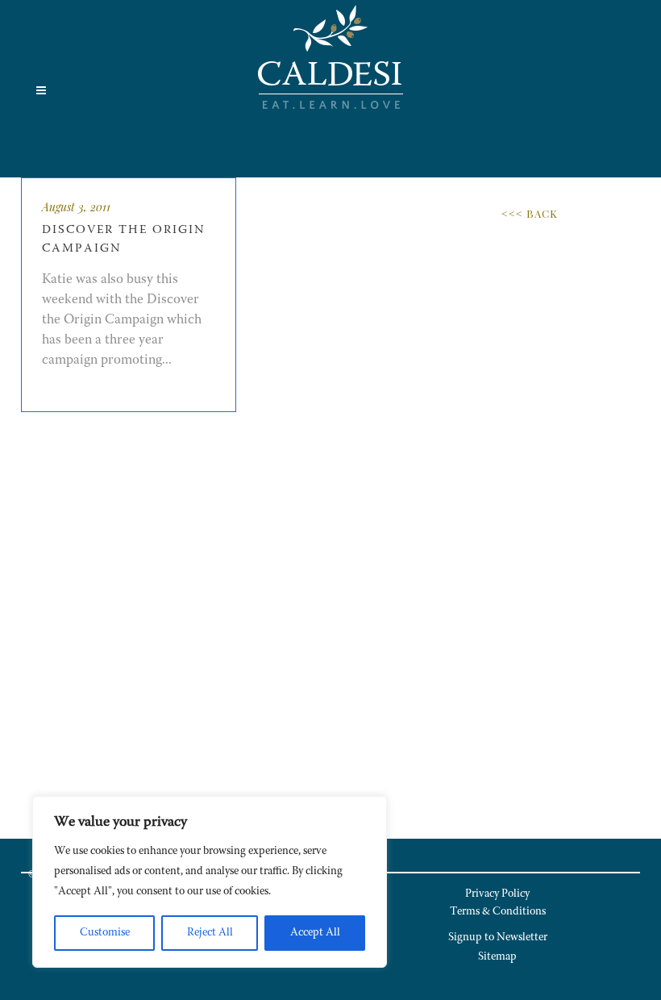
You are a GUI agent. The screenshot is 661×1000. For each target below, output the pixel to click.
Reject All (210, 933)
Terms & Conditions (498, 912)
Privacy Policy (497, 894)
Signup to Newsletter (497, 938)
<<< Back (529, 213)
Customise (105, 933)
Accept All (315, 933)
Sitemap (497, 957)
